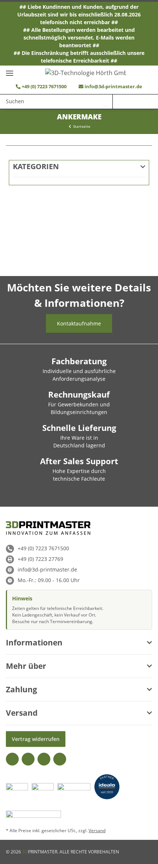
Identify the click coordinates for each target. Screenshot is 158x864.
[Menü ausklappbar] (9, 70)
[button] (135, 101)
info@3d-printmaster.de (113, 86)
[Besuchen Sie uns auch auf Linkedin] (59, 759)
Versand (97, 830)
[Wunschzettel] (120, 101)
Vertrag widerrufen (36, 738)
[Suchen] (105, 101)
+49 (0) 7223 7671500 (44, 86)
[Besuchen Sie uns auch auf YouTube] (28, 759)
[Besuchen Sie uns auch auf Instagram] (43, 759)
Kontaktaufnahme (79, 323)
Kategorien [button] (36, 166)
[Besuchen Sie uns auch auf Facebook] (12, 759)
